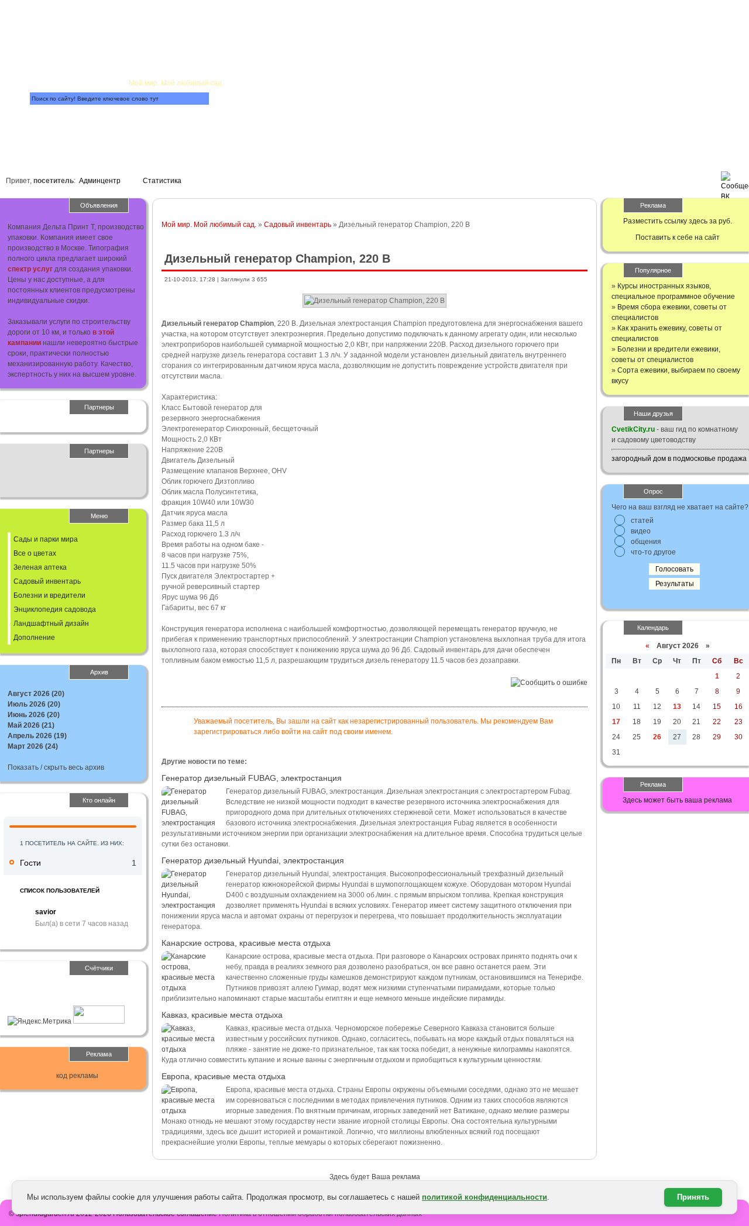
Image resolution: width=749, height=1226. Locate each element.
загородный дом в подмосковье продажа (679, 458)
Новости (326, 62)
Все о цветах (34, 553)
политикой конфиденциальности (484, 1197)
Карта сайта (92, 128)
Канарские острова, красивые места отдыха (246, 943)
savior (45, 912)
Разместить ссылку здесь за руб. (677, 221)
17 (616, 722)
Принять (693, 1197)
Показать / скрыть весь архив (56, 767)
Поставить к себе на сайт (677, 237)
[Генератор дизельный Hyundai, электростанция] (191, 905)
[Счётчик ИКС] (99, 1021)
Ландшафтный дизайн (51, 623)
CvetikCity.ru (633, 429)
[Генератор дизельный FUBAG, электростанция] (191, 823)
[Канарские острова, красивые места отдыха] (191, 988)
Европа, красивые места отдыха (224, 1076)
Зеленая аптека (40, 567)
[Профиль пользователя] (19, 916)
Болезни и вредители (49, 595)
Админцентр (100, 181)
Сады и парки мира (45, 539)
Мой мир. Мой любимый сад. (209, 225)
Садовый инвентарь (297, 225)
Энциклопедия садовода (54, 609)
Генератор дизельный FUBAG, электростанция (252, 778)
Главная (151, 27)
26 (657, 737)
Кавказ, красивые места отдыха (222, 1015)
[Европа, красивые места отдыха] (191, 1111)
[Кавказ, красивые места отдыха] (191, 1049)
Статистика (162, 181)
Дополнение (34, 637)
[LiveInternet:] (33, 1000)
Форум (256, 115)
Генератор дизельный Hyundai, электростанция (253, 860)
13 (677, 706)
